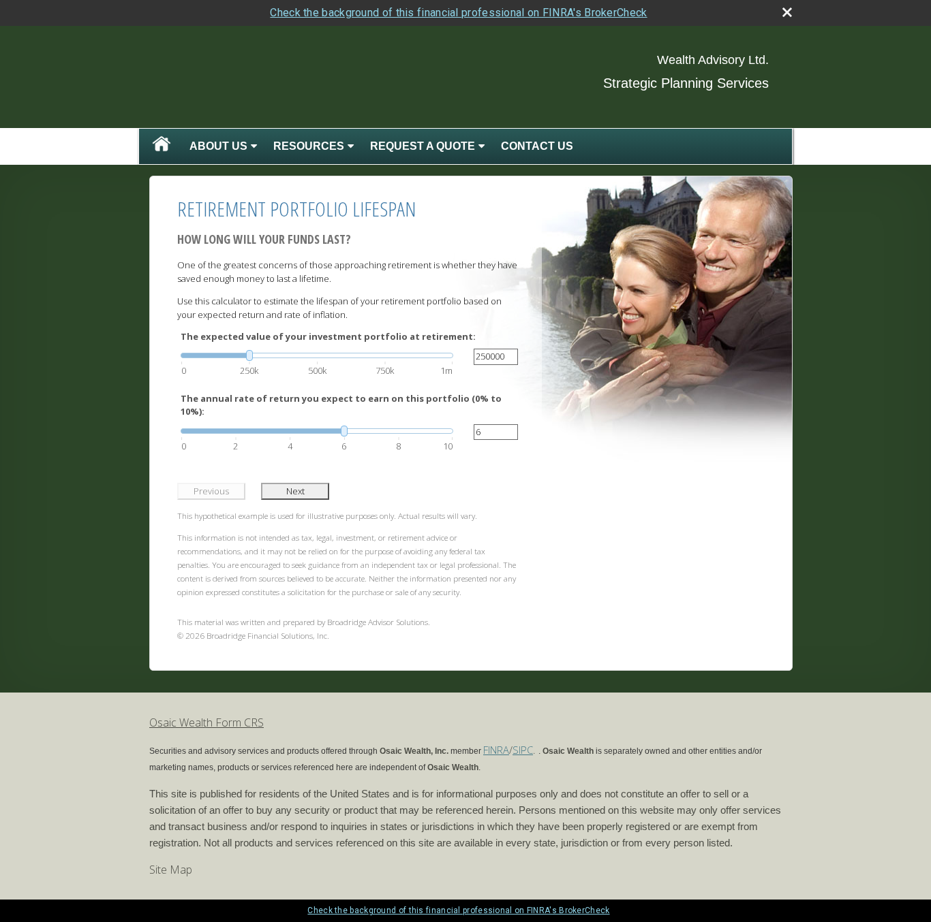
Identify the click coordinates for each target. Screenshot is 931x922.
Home (161, 146)
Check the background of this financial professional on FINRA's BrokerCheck (458, 12)
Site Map (170, 869)
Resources (308, 146)
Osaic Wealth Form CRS (206, 722)
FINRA (496, 750)
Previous (211, 491)
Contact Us (537, 146)
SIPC (523, 750)
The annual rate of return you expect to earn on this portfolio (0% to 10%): (341, 405)
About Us (218, 146)
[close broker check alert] (787, 12)
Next (295, 491)
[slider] (317, 355)
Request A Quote (422, 146)
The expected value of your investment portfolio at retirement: (328, 336)
